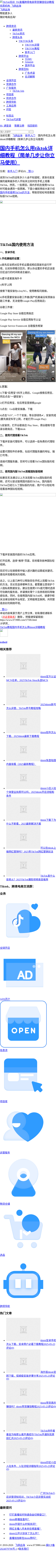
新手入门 (30, 52)
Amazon (29, 62)
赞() (30, 171)
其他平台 (30, 65)
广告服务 (11, 88)
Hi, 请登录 (5, 125)
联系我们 (24, 1549)
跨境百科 (24, 69)
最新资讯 (17, 30)
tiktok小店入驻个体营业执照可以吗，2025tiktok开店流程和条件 (31, 792)
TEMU (28, 59)
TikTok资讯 (18, 33)
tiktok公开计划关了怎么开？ (24, 1533)
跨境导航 (11, 102)
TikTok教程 (6, 627)
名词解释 (30, 76)
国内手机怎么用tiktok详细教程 (28, 627)
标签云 (10, 115)
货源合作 (11, 84)
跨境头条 (17, 37)
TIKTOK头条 (26, 41)
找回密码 (32, 125)
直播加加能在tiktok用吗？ (23, 1538)
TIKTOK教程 (32, 48)
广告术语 (30, 73)
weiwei (3, 642)
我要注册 (19, 125)
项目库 (10, 94)
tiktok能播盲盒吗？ (19, 1519)
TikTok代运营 (13, 119)
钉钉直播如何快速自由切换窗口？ (28, 1514)
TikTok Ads (18, 91)
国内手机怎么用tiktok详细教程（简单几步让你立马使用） (27, 155)
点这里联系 (8, 617)
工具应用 (11, 105)
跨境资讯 (11, 26)
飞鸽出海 (17, 135)
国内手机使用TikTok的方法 (15, 192)
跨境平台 (24, 56)
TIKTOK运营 (32, 45)
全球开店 (11, 80)
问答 (8, 109)
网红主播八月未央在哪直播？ (25, 1528)
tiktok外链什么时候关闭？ (23, 1524)
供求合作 (11, 98)
